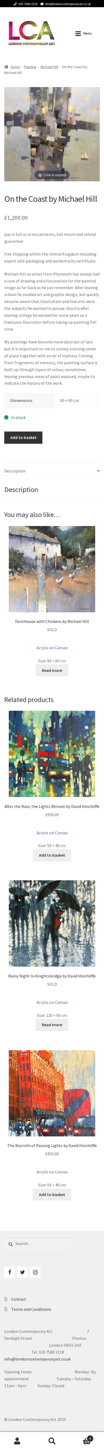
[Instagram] (35, 1272)
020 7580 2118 (27, 4)
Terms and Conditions (31, 1309)
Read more (52, 670)
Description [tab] (15, 471)
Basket (80, 1436)
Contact (18, 1299)
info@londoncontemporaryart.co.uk (68, 4)
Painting (30, 66)
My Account (17, 1441)
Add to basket (23, 437)
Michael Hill (49, 66)
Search (52, 1441)
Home (15, 66)
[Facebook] (9, 1272)
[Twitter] (22, 1272)
